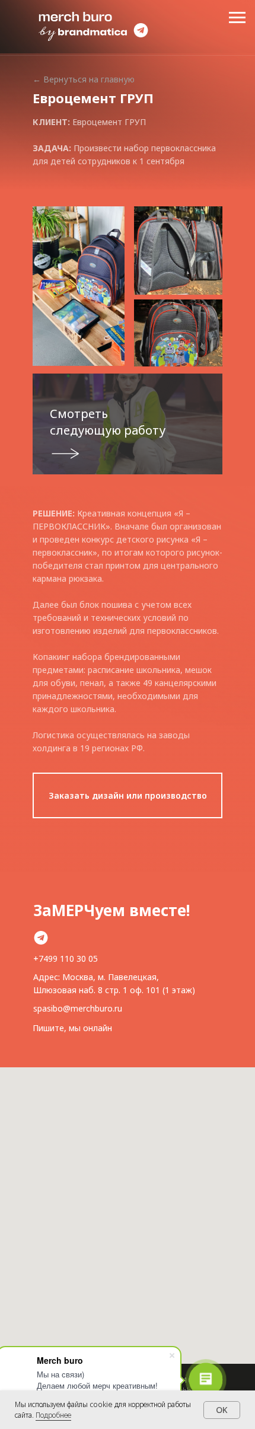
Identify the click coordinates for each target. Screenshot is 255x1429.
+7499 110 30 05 (65, 958)
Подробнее (53, 1415)
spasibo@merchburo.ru (77, 1008)
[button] (127, 795)
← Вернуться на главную (84, 79)
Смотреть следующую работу (107, 422)
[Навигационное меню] (237, 18)
